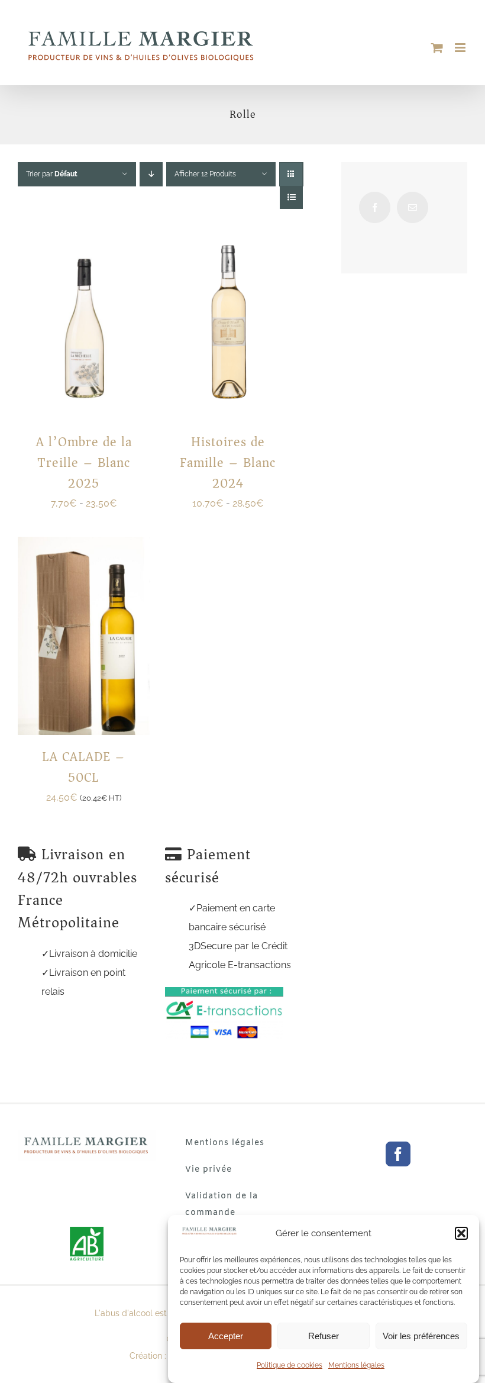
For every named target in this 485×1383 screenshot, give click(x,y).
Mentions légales (356, 1365)
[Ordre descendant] (151, 174)
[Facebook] (374, 207)
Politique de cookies (289, 1365)
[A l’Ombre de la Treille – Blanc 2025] (84, 231)
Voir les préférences (421, 1336)
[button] (461, 1233)
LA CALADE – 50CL (83, 767)
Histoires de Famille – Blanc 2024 (228, 462)
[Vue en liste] (291, 197)
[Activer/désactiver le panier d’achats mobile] (437, 47)
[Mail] (412, 207)
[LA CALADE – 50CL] (84, 546)
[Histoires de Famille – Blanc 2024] (228, 231)
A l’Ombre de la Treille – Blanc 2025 (84, 462)
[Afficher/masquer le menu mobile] (461, 47)
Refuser (323, 1336)
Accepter (225, 1336)
